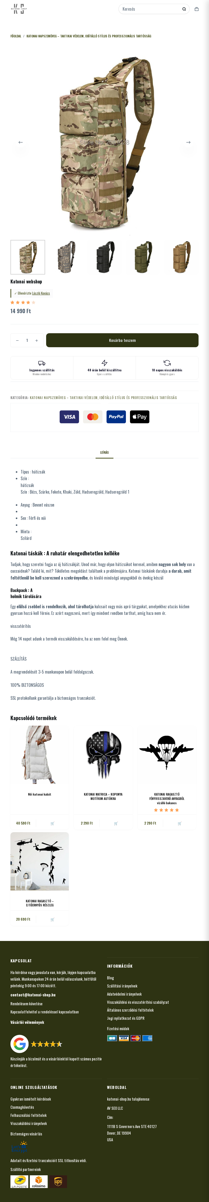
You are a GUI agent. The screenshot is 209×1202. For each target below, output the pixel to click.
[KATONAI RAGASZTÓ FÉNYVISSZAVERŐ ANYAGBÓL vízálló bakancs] (167, 755)
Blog (110, 977)
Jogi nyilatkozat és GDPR (126, 1018)
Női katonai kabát (39, 794)
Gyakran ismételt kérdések (30, 1099)
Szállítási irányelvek (122, 985)
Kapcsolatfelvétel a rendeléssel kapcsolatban (44, 1011)
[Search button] (184, 9)
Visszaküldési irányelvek (28, 1123)
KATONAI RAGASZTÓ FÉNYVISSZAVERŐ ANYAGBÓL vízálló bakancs (166, 798)
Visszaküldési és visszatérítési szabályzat (138, 1002)
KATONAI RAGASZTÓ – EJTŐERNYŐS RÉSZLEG (40, 903)
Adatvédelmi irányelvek (124, 994)
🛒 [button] (116, 823)
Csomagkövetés (22, 1107)
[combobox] (150, 9)
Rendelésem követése (26, 1003)
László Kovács (41, 293)
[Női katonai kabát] (39, 755)
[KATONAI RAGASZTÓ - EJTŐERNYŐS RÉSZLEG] (39, 861)
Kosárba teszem (122, 340)
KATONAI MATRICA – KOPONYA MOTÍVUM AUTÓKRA (103, 796)
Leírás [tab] (104, 452)
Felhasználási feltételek (28, 1115)
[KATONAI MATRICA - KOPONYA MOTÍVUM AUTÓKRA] (103, 755)
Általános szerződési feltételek (130, 1010)
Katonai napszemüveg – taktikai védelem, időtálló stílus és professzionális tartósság (103, 397)
